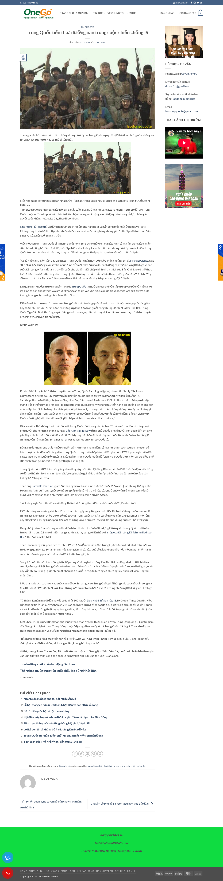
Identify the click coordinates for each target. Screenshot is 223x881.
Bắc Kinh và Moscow (78, 430)
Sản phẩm (82, 13)
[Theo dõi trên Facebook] (191, 3)
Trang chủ (67, 13)
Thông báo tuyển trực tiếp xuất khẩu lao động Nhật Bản (58, 670)
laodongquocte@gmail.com (181, 111)
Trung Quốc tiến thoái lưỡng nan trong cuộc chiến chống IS (116, 766)
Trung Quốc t (79, 286)
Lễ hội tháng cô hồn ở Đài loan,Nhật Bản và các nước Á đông (61, 704)
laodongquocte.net (184, 98)
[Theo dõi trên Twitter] (198, 3)
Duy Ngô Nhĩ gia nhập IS (101, 600)
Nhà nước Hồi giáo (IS (33, 226)
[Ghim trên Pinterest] (94, 754)
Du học (44, 871)
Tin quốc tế (87, 27)
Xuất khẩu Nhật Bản (100, 871)
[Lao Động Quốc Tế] (37, 13)
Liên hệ (131, 13)
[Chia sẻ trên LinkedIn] (100, 754)
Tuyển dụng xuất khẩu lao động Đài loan (47, 664)
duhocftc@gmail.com (177, 86)
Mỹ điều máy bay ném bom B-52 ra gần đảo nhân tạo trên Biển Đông (65, 717)
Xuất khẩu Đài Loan (63, 871)
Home (23, 871)
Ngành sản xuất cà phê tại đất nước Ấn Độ (50, 698)
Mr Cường (100, 42)
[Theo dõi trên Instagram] (195, 3)
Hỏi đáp (81, 871)
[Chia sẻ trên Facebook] (75, 754)
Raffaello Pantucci (42, 485)
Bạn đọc (120, 871)
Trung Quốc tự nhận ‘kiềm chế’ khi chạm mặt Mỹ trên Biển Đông (63, 735)
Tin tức (98, 13)
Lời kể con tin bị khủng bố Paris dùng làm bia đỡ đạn (55, 729)
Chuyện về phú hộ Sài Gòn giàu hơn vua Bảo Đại (120, 803)
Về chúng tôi (115, 13)
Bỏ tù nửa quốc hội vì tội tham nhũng (46, 711)
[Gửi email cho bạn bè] (87, 754)
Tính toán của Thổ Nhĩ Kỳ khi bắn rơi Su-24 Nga (53, 741)
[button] (180, 2)
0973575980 (189, 73)
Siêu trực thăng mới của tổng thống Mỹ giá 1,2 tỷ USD (57, 723)
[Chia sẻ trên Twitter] (81, 754)
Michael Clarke (139, 260)
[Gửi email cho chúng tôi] (201, 3)
